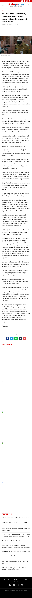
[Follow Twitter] (24, 1)
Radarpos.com (15, 590)
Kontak (16, 582)
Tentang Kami (7, 579)
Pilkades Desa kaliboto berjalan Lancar (12, 556)
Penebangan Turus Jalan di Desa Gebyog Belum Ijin (16, 551)
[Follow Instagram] (27, 1)
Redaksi (16, 579)
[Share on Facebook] (7, 338)
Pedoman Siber (24, 579)
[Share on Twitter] (11, 338)
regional (9, 10)
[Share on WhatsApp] (16, 338)
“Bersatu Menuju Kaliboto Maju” (11, 541)
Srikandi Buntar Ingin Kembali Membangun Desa (15, 517)
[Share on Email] (24, 338)
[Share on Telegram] (20, 338)
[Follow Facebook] (22, 1)
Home (3, 10)
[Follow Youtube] (29, 1)
